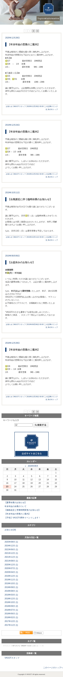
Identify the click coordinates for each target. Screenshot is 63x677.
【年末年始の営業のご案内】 (24, 44)
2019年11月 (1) (11, 579)
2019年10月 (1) (11, 583)
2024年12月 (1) (11, 546)
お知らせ (9, 106)
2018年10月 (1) (11, 602)
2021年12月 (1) (11, 553)
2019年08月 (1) (11, 591)
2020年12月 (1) (11, 564)
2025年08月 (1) (11, 542)
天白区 (29, 646)
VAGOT (23, 646)
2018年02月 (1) (11, 617)
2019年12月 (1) (11, 576)
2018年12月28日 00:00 (35, 396)
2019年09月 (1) (11, 587)
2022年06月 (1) (11, 549)
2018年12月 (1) (11, 598)
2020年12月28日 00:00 (35, 106)
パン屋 (41, 646)
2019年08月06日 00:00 (35, 324)
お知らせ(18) (10, 530)
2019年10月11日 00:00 (35, 237)
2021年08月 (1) (11, 561)
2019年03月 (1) (11, 595)
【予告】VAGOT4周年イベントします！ (22, 518)
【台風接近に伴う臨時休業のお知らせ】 (30, 199)
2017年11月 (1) (11, 625)
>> (37, 31)
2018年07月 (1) (11, 610)
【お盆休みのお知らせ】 (21, 262)
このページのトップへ (53, 667)
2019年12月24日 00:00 (35, 174)
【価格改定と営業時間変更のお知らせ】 (22, 510)
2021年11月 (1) (11, 557)
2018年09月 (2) (11, 606)
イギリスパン (15, 646)
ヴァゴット (7, 646)
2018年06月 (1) (11, 613)
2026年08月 (33, 466)
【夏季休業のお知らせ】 (15, 502)
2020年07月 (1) (11, 568)
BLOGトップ (53, 109)
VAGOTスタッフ (19, 106)
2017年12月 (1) (11, 621)
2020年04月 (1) (11, 572)
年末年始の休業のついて (15, 506)
